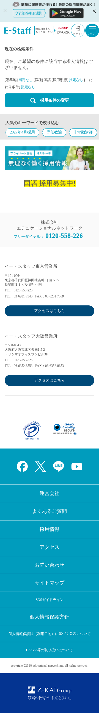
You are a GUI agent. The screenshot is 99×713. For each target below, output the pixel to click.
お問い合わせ (49, 565)
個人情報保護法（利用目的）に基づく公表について (50, 634)
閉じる (93, 11)
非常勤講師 (83, 132)
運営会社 (49, 493)
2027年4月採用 (22, 132)
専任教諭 (54, 132)
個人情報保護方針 (49, 617)
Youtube (77, 466)
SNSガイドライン (50, 600)
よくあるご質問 (49, 511)
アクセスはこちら (49, 311)
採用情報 (49, 529)
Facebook (22, 466)
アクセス (49, 547)
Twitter (40, 466)
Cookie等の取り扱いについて (49, 650)
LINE (58, 466)
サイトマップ (49, 583)
